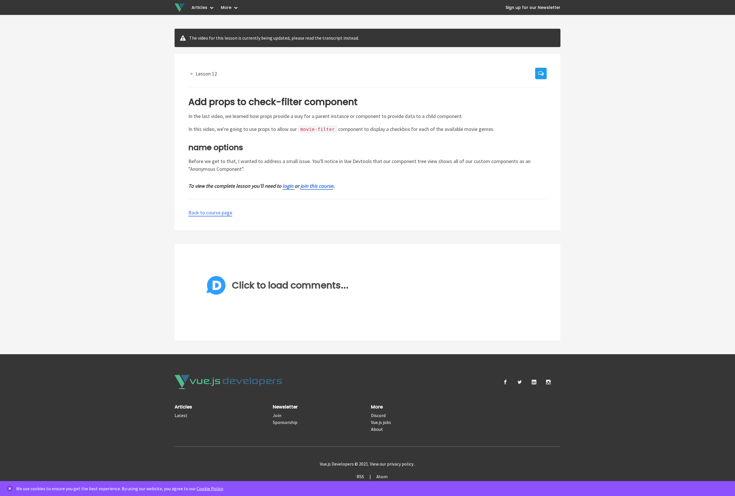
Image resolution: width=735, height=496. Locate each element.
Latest (181, 415)
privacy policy (400, 464)
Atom (382, 476)
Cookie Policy (210, 488)
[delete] (10, 488)
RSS (360, 476)
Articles (199, 7)
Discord (378, 415)
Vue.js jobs (381, 422)
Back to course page (210, 212)
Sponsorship (285, 422)
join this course (316, 186)
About (377, 429)
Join (277, 415)
